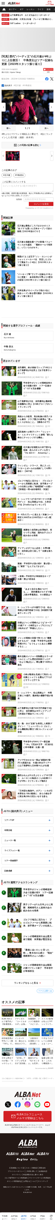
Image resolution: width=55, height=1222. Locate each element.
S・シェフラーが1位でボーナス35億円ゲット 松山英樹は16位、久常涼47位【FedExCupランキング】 (35, 502)
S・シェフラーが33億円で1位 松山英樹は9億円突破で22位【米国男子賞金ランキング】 (35, 610)
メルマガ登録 (49, 4)
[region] (27, 9)
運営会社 (42, 1168)
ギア (22, 9)
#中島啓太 (27, 85)
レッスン (30, 9)
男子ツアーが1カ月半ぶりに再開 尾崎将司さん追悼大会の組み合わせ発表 (38, 907)
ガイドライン (17, 1175)
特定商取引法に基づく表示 (33, 1175)
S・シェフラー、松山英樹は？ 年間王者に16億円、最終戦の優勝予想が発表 (35, 696)
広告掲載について (15, 1168)
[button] (27, 372)
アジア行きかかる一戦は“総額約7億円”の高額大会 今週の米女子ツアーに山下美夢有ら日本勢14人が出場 (34, 763)
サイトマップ (43, 1181)
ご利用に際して (31, 1171)
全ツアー (13, 9)
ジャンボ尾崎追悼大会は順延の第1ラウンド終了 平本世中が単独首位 (38, 968)
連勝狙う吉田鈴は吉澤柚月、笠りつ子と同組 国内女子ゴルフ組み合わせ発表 (37, 533)
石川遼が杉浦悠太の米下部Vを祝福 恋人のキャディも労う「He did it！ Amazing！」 (37, 450)
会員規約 (42, 1171)
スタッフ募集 (31, 1168)
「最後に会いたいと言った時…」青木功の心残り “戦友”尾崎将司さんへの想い (38, 953)
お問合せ (26, 1181)
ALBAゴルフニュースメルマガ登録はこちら (30, 1116)
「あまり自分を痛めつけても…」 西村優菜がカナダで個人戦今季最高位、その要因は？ (37, 592)
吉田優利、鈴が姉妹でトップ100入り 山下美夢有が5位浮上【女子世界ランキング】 (36, 370)
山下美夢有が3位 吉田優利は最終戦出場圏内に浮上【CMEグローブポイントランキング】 (35, 404)
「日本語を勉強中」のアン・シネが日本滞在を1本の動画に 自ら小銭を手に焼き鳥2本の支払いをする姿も (35, 793)
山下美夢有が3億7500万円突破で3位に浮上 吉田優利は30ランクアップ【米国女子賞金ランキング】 (35, 711)
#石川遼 (17, 85)
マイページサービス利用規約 (40, 1178)
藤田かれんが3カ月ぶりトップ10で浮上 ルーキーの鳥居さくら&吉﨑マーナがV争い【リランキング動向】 (35, 778)
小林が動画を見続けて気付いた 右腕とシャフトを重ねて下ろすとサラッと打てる (37, 677)
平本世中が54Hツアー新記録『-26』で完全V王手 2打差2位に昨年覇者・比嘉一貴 (38, 744)
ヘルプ (34, 1181)
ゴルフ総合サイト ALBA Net (12, 1078)
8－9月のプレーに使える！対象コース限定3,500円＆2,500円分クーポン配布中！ (35, 517)
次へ (46, 128)
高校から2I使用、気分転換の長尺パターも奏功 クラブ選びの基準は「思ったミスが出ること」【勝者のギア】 (35, 419)
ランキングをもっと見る (26, 983)
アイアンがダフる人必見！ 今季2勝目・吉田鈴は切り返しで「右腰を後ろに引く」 (35, 551)
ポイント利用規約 (13, 1181)
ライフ (40, 9)
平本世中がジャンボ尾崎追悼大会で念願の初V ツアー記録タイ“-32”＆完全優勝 (37, 386)
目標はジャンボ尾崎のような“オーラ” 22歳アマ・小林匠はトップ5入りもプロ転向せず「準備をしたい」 (36, 625)
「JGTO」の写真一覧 (33, 1078)
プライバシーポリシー (16, 1171)
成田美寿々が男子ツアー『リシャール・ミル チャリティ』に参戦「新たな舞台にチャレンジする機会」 (35, 435)
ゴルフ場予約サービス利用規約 (16, 1178)
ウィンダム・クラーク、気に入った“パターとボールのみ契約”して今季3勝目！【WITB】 (34, 468)
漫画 (48, 9)
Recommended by (41, 1068)
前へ (8, 128)
